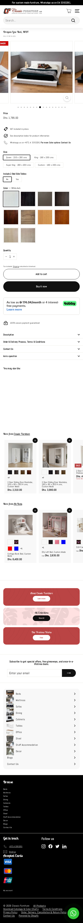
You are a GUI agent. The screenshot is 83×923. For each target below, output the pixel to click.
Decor (5, 820)
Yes (17, 179)
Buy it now (41, 286)
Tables (6, 806)
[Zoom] (66, 97)
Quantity (7, 250)
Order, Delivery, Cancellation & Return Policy (43, 912)
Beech (45, 217)
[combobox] (41, 20)
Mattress (7, 792)
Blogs (5, 824)
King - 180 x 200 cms (44, 157)
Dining (5, 799)
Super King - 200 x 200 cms (18, 165)
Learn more (42, 598)
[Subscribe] (69, 673)
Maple (11, 235)
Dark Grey (45, 199)
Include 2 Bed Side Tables (14, 174)
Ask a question (10, 356)
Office (5, 810)
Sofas (5, 796)
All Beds (18, 504)
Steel (5, 813)
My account (8, 890)
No (7, 179)
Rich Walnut (62, 199)
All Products (39, 905)
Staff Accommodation (12, 817)
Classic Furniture (22, 434)
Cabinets (6, 803)
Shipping (16, 266)
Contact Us (8, 349)
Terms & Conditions (52, 909)
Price (5, 113)
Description (8, 334)
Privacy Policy (10, 912)
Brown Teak (28, 217)
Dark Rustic (11, 217)
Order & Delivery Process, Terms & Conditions (24, 341)
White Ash (11, 199)
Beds (5, 789)
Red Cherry (62, 217)
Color (11, 188)
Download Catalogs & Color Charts (21, 909)
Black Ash (28, 199)
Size (5, 152)
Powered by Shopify (29, 915)
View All (41, 618)
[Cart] (68, 11)
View (41, 637)
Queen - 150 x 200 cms (16, 157)
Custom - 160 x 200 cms (49, 165)
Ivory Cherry (28, 235)
